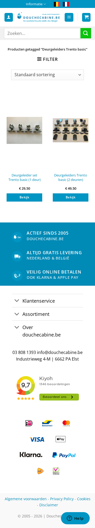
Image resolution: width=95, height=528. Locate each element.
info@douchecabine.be (60, 352)
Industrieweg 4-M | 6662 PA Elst (47, 359)
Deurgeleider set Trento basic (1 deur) (24, 177)
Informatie (34, 4)
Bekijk (24, 197)
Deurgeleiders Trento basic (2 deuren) (70, 177)
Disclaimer (48, 504)
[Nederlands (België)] (57, 4)
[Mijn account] (8, 17)
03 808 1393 (24, 352)
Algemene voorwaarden (26, 498)
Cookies (84, 498)
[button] (69, 17)
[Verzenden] (85, 33)
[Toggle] (17, 301)
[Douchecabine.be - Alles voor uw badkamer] (38, 17)
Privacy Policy (62, 498)
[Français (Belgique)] (66, 4)
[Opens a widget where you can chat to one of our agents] (75, 518)
